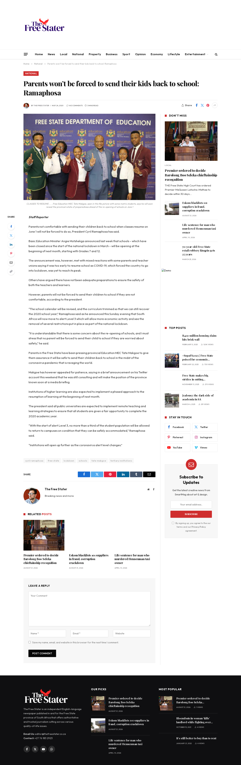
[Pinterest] (11, 253)
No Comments (76, 105)
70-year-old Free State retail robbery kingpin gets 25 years (198, 250)
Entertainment (195, 54)
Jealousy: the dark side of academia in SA (197, 397)
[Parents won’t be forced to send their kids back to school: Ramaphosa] (89, 157)
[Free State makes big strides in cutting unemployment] (172, 380)
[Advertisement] (153, 24)
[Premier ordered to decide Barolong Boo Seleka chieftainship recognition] (43, 535)
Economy (157, 54)
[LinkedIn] (11, 244)
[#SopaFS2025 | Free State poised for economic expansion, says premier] (172, 360)
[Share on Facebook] (196, 105)
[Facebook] (11, 226)
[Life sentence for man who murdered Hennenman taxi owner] (135, 535)
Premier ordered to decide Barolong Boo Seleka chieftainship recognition (41, 559)
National (78, 54)
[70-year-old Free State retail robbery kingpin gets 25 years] (172, 252)
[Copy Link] (11, 271)
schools (83, 460)
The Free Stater (41, 105)
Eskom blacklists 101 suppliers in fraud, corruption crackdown (88, 559)
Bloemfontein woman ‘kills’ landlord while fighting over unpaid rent (193, 720)
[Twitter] (11, 235)
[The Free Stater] (44, 25)
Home (39, 54)
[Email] (11, 262)
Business (112, 54)
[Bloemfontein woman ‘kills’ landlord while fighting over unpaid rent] (166, 723)
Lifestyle (174, 54)
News (51, 54)
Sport (126, 54)
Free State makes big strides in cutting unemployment (195, 377)
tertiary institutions (121, 460)
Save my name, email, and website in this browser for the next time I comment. (75, 642)
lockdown (69, 460)
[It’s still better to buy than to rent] (166, 743)
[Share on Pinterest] (207, 105)
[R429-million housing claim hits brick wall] (172, 340)
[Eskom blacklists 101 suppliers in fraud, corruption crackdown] (89, 535)
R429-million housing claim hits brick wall (199, 337)
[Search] (216, 54)
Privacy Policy (199, 526)
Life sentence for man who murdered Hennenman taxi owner (132, 559)
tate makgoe (99, 460)
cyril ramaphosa (34, 460)
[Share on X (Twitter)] (202, 105)
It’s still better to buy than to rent (196, 738)
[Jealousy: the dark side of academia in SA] (172, 400)
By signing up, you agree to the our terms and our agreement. (193, 527)
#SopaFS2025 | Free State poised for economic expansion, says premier (197, 357)
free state (53, 460)
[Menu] (26, 54)
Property (95, 54)
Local (63, 54)
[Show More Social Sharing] (215, 105)
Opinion (140, 54)
